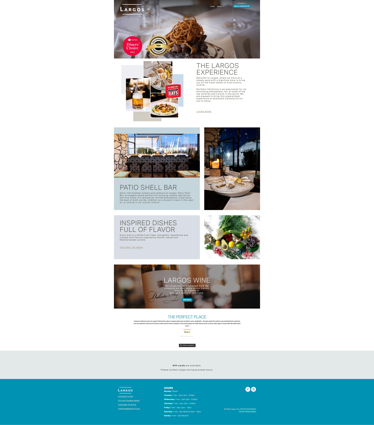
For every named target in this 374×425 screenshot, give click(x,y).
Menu (219, 6)
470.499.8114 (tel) (125, 397)
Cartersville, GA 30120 (127, 405)
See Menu (187, 300)
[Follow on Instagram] (253, 389)
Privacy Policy (250, 411)
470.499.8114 (242, 3)
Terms (241, 411)
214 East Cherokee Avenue (128, 401)
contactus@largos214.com (129, 409)
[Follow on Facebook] (247, 389)
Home (212, 6)
